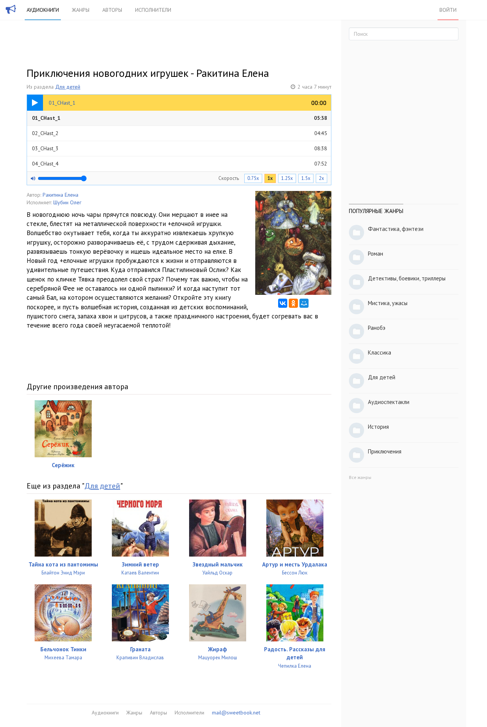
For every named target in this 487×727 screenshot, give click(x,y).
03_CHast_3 (179, 148)
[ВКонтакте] (282, 303)
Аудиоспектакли (388, 402)
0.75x (253, 178)
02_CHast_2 (179, 133)
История (378, 426)
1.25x (287, 178)
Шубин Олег (67, 202)
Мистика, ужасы (387, 303)
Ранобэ (376, 327)
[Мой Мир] (304, 303)
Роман (375, 253)
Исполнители (153, 9)
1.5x (305, 178)
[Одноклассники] (293, 303)
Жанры (80, 9)
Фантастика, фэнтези (395, 228)
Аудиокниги (43, 9)
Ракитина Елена (60, 194)
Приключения (384, 451)
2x (321, 178)
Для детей (67, 86)
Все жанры (360, 477)
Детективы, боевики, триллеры (407, 278)
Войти (448, 9)
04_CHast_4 (179, 163)
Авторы (112, 9)
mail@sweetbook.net (236, 712)
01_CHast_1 (179, 118)
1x (270, 178)
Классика (379, 352)
